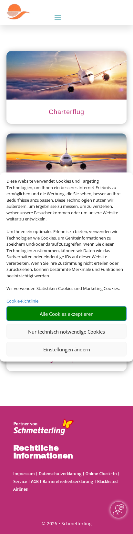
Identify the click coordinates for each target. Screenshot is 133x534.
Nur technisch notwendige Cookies (66, 331)
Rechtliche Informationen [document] (43, 452)
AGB (35, 481)
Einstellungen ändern (66, 349)
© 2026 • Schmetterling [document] (67, 523)
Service (20, 481)
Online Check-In (101, 473)
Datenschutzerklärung (60, 473)
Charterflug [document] (66, 111)
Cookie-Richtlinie (22, 301)
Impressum (24, 473)
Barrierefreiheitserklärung (68, 481)
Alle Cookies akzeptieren (67, 313)
